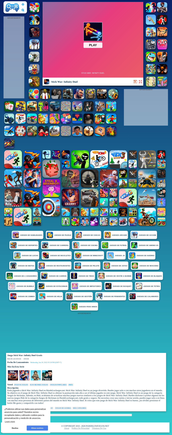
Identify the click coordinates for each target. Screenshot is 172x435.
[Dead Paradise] (32, 110)
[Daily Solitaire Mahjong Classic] (9, 110)
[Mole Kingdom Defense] (36, 380)
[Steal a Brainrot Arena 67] (100, 123)
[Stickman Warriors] (151, 49)
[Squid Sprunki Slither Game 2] (43, 110)
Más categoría (79, 408)
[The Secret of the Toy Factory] (162, 73)
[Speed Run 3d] (9, 148)
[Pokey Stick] (151, 24)
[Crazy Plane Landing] (9, 135)
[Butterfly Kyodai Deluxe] (66, 135)
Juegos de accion (147, 235)
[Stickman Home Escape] (162, 49)
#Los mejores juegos (39, 385)
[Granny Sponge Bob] (45, 98)
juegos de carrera (59, 245)
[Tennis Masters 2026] (88, 110)
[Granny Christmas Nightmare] (88, 123)
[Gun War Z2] (32, 135)
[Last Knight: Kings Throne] (47, 380)
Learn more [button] (10, 421)
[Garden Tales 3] (34, 12)
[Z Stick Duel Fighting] (151, 12)
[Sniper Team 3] (102, 98)
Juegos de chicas (91, 235)
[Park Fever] (162, 86)
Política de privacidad (80, 428)
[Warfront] (68, 98)
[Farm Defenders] (34, 86)
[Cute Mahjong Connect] (151, 86)
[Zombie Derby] (54, 135)
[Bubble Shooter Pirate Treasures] (34, 98)
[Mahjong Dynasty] (20, 135)
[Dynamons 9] (20, 110)
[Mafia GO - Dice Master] (111, 135)
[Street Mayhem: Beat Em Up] (79, 98)
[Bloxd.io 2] (43, 135)
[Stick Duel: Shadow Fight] (162, 36)
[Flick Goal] (77, 110)
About (66, 428)
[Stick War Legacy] (24, 380)
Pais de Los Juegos (12, 3)
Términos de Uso (99, 428)
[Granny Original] (56, 98)
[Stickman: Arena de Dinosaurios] (151, 61)
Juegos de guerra (63, 408)
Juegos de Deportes (28, 245)
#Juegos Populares (58, 385)
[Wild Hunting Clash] (88, 135)
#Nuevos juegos (21, 385)
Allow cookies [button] (37, 428)
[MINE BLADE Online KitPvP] (151, 73)
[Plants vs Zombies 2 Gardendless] (113, 98)
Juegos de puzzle (62, 235)
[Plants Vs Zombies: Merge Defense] (43, 123)
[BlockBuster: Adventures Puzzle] (77, 123)
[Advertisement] (14, 57)
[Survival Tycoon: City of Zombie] (90, 98)
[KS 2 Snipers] (34, 61)
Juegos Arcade (119, 235)
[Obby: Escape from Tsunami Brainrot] (111, 110)
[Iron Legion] (13, 380)
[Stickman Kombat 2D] (34, 24)
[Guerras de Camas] (100, 110)
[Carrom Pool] (100, 135)
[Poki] (23, 4)
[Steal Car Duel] (32, 123)
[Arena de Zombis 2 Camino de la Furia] (34, 36)
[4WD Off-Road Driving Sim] (54, 110)
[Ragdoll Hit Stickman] (162, 24)
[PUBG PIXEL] (34, 49)
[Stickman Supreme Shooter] (162, 12)
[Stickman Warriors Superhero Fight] (151, 36)
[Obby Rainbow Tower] (111, 123)
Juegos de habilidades (31, 235)
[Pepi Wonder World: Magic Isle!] (54, 123)
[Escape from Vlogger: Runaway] (77, 135)
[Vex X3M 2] (20, 123)
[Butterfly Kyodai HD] (66, 110)
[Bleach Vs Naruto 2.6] (162, 61)
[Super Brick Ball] (66, 123)
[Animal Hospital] (34, 73)
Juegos (26, 359)
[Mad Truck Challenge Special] (9, 123)
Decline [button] (15, 428)
